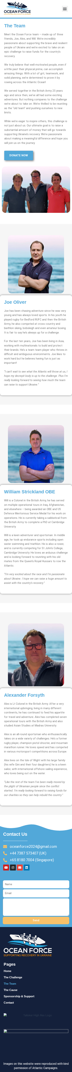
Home (7, 971)
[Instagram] (13, 868)
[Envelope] (20, 868)
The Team (10, 983)
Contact (9, 1002)
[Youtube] (6, 868)
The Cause (10, 990)
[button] (65, 9)
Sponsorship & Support (19, 996)
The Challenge (13, 977)
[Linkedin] (27, 868)
